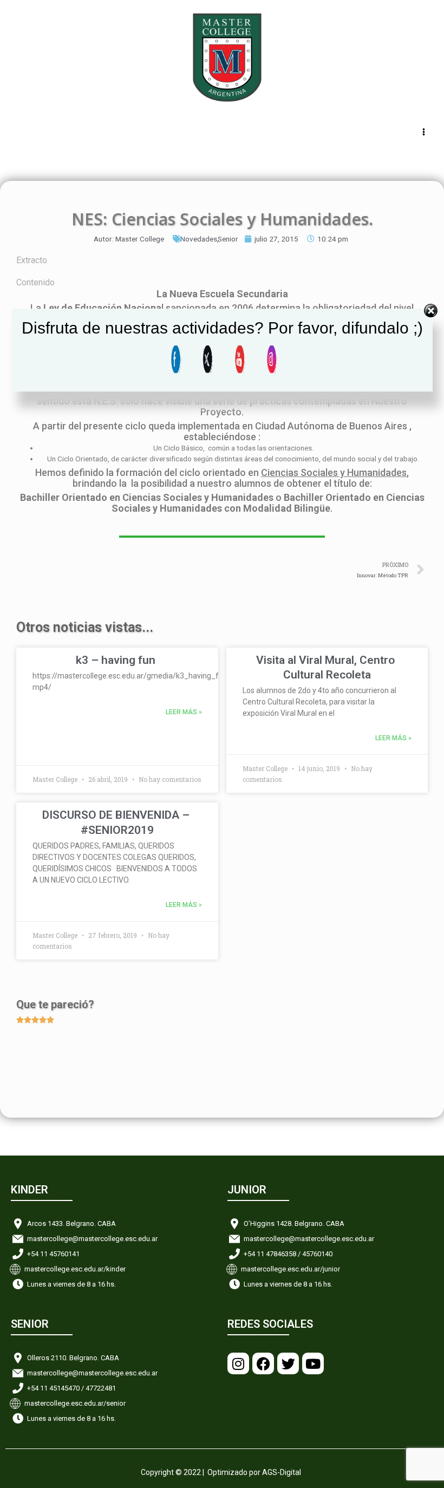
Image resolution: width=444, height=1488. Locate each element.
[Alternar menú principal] (424, 132)
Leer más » (184, 712)
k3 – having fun (115, 660)
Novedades (198, 238)
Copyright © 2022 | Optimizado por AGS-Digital (221, 1472)
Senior (228, 238)
